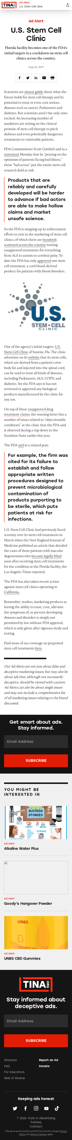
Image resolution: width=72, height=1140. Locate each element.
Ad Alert (36, 21)
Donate (44, 1066)
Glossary (10, 1060)
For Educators (14, 1072)
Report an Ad (48, 1060)
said (21, 445)
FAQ (7, 1066)
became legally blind (46, 556)
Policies (36, 1122)
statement (11, 154)
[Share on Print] (52, 78)
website (34, 357)
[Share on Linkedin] (36, 78)
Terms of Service (38, 1134)
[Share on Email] (44, 78)
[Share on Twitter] (28, 78)
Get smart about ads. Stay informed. (36, 725)
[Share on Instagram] (36, 1108)
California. (12, 592)
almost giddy (33, 91)
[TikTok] (57, 1108)
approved (44, 260)
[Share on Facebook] (20, 78)
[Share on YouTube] (46, 1108)
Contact (36, 1126)
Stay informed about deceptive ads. (35, 1003)
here (38, 648)
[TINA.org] (36, 984)
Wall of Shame (14, 1078)
